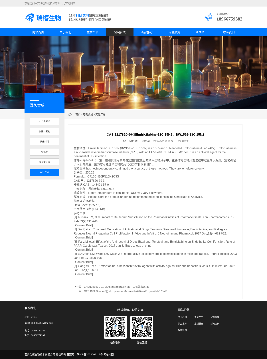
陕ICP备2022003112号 (90, 354)
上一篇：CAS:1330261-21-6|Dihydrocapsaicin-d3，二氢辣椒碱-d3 (111, 286)
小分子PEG (44, 121)
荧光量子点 (44, 162)
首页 (77, 114)
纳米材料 (44, 141)
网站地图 (109, 354)
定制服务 (174, 32)
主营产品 (92, 32)
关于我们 (65, 32)
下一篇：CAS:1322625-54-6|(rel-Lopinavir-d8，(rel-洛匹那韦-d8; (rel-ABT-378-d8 (120, 291)
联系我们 (229, 32)
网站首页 (38, 32)
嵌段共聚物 (44, 131)
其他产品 (100, 114)
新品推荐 (147, 32)
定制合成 (120, 32)
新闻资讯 (201, 32)
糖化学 (44, 152)
